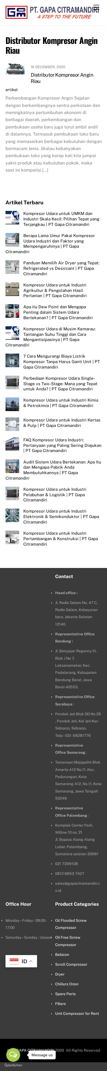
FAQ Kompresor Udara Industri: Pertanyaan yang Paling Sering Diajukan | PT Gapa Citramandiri (62, 445)
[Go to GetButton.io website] (13, 1065)
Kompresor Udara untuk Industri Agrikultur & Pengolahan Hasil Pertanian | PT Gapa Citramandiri (55, 290)
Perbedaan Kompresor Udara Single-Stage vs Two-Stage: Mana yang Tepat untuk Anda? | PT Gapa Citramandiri (60, 383)
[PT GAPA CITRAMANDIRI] (52, 16)
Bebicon (62, 954)
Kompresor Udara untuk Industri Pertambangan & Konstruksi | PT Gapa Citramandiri (60, 538)
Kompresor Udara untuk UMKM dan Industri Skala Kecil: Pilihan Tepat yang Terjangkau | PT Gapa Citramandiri (61, 219)
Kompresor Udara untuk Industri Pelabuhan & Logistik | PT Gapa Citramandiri (54, 494)
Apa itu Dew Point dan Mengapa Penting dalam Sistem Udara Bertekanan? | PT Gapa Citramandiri (58, 312)
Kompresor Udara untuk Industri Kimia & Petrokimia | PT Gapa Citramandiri (60, 403)
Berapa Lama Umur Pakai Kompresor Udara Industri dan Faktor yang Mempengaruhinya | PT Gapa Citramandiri (50, 243)
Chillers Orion (66, 984)
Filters (60, 1003)
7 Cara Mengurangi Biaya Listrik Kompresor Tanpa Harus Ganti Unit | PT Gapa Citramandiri (61, 361)
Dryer (59, 974)
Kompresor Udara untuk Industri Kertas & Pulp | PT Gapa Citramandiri (61, 423)
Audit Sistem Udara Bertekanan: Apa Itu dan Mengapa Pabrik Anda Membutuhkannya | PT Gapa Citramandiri (53, 470)
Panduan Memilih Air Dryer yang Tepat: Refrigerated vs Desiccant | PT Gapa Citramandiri (61, 268)
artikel (11, 89)
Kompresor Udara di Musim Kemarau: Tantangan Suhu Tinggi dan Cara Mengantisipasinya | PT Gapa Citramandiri (50, 337)
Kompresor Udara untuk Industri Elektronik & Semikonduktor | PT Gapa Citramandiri (61, 516)
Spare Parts (65, 994)
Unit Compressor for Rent (77, 1013)
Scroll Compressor (71, 964)
